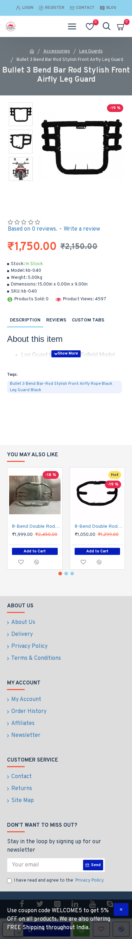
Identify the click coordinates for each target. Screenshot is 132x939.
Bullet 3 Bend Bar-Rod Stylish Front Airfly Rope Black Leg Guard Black (61, 387)
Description (25, 320)
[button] (60, 573)
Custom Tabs (88, 320)
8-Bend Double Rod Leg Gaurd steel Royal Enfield (36, 527)
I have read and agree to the (59, 880)
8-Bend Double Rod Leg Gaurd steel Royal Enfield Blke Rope (99, 527)
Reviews (56, 320)
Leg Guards (91, 51)
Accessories (56, 51)
